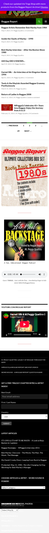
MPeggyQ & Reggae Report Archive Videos (19, 367)
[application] (24, 324)
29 (18, 131)
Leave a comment (33, 97)
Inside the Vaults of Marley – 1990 (17, 38)
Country (4, 412)
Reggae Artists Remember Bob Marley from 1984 (24, 27)
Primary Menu (45, 21)
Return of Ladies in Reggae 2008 (16, 94)
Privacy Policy (7, 521)
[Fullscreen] (45, 334)
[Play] (6, 334)
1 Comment (29, 78)
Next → (28, 131)
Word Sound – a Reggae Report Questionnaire (21, 372)
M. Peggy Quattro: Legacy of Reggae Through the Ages (23, 361)
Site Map (5, 525)
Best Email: (6, 392)
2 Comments (29, 31)
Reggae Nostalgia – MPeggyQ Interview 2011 (20, 448)
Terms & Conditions (9, 516)
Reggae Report (9, 21)
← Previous (12, 125)
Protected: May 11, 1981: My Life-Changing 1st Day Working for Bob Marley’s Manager (23, 466)
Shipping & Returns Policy (12, 511)
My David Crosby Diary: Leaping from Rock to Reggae (24, 460)
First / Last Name (8, 402)
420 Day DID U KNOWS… (13, 61)
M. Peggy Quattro (17, 31)
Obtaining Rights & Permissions (14, 530)
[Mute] (40, 334)
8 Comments (33, 113)
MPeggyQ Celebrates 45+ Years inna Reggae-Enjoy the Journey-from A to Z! (29, 108)
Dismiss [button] (44, 7)
